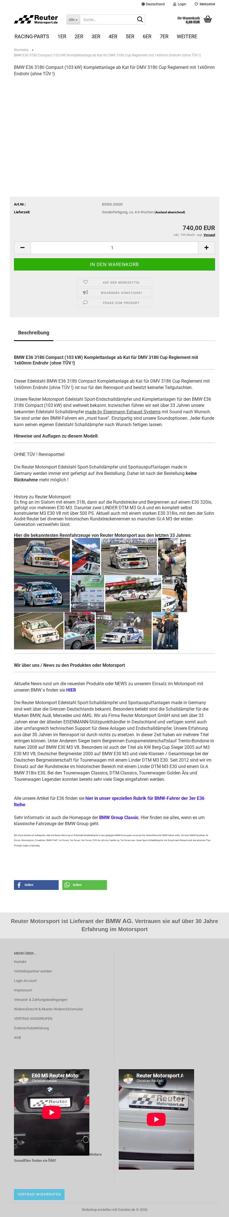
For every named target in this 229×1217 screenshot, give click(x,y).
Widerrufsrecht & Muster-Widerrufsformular (48, 1009)
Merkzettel (206, 4)
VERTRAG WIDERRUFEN (33, 1018)
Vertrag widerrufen (39, 1194)
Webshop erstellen (96, 1210)
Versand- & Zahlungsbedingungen (40, 1000)
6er (147, 36)
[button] (153, 4)
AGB (17, 1037)
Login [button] (181, 4)
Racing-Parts (32, 36)
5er (130, 36)
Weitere (187, 36)
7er (164, 36)
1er (62, 36)
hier (52, 1160)
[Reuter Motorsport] (36, 19)
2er (79, 36)
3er (96, 36)
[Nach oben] (213, 1208)
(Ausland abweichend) (169, 212)
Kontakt (20, 962)
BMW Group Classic (119, 817)
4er (113, 36)
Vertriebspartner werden (33, 971)
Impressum (23, 990)
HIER (71, 690)
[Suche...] (140, 20)
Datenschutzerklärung (31, 1028)
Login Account (25, 981)
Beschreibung (33, 332)
